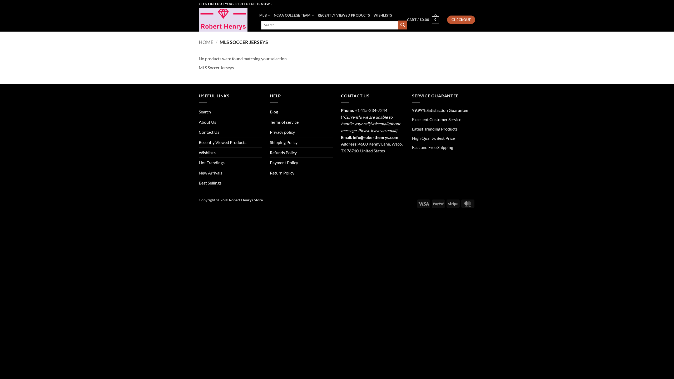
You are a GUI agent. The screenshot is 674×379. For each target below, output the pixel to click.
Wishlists (383, 15)
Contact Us (209, 131)
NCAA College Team (292, 15)
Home (206, 42)
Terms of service (284, 121)
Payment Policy (284, 162)
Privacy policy (282, 131)
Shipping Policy (284, 142)
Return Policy (282, 172)
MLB (263, 15)
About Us (207, 121)
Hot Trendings (212, 162)
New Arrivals (210, 172)
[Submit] (402, 25)
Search (205, 111)
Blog (274, 111)
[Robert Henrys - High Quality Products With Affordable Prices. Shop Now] (225, 20)
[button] (423, 19)
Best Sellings (210, 182)
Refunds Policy (283, 152)
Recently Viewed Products (344, 15)
